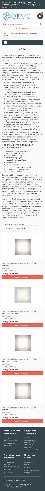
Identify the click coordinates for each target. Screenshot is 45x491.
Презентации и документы (9, 471)
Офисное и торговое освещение (24, 34)
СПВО (6, 36)
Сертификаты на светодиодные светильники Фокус (11, 464)
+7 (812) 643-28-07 (23, 29)
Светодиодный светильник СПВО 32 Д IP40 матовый (19, 264)
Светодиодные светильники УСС (10, 439)
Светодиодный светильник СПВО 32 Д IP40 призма (19, 408)
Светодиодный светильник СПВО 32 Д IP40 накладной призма (19, 360)
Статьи (27, 467)
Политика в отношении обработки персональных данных (18, 485)
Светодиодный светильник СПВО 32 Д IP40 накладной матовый (19, 312)
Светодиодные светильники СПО (31, 448)
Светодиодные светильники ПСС (10, 444)
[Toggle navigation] (5, 42)
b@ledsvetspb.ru (11, 7)
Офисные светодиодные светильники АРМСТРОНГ (30, 441)
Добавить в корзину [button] (22, 277)
